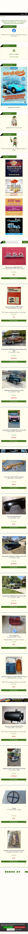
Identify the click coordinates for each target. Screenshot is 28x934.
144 (19, 871)
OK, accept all (8, 927)
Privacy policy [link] (18, 929)
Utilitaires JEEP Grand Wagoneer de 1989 (14, 768)
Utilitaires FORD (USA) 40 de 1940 (14, 390)
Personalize (11, 929)
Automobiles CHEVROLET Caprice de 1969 (14, 596)
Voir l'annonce (14, 278)
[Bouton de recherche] (2, 242)
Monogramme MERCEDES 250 (14, 267)
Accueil (2, 16)
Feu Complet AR (13, 635)
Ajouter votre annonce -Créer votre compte (14, 55)
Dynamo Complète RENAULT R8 (14, 726)
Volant (14, 808)
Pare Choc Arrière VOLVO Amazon (14, 477)
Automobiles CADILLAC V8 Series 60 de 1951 (14, 556)
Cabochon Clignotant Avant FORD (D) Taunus (14, 676)
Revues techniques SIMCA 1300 (14, 307)
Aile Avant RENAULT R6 (14, 516)
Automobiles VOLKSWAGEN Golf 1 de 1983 (14, 430)
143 (17, 871)
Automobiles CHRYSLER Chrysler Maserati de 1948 (14, 350)
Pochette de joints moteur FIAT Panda (14, 850)
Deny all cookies (20, 927)
